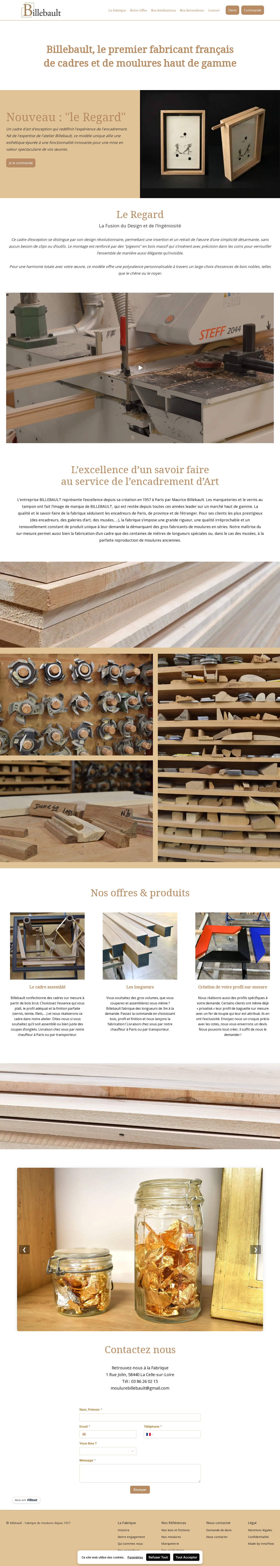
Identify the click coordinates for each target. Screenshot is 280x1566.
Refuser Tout (158, 1557)
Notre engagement (131, 1537)
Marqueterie (170, 1544)
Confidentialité (258, 1537)
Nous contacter (217, 1537)
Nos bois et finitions (175, 1530)
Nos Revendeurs (192, 10)
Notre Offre (138, 10)
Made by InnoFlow (261, 1544)
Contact (214, 10)
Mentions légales (260, 1530)
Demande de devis (219, 1530)
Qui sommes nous (130, 1544)
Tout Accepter (186, 1557)
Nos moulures (171, 1537)
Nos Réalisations (163, 10)
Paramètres (135, 1557)
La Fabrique (117, 10)
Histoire (123, 1530)
